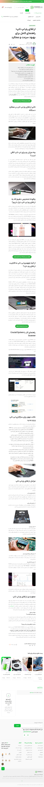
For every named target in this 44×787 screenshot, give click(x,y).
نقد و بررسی (38, 16)
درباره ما (19, 745)
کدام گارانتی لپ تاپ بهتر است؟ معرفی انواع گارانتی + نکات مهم (38, 674)
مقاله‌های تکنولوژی (36, 20)
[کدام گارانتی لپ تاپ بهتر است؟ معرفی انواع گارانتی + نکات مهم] (38, 664)
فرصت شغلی (19, 754)
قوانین (20, 752)
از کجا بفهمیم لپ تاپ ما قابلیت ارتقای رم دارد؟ (24, 73)
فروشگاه (29, 20)
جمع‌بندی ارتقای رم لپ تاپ (28, 80)
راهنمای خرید (27, 13)
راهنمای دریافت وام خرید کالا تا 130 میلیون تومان (22, 1)
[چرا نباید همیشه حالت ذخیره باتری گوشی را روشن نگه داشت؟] (27, 664)
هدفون (41, 752)
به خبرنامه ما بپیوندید (38, 722)
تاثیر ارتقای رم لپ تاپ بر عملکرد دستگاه (25, 67)
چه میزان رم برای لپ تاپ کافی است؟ (26, 69)
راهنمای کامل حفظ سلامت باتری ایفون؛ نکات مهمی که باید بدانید (6, 674)
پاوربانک (41, 754)
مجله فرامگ (40, 757)
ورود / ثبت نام (18, 747)
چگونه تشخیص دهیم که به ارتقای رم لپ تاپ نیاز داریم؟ (22, 71)
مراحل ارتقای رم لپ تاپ (28, 78)
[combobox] (20, 7)
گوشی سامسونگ (28, 759)
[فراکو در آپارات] (24, 735)
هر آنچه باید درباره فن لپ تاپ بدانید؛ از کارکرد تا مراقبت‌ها (17, 674)
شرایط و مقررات (18, 757)
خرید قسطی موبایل (28, 747)
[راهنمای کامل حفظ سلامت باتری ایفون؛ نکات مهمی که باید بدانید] (6, 664)
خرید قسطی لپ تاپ (28, 745)
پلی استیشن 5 (29, 754)
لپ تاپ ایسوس (29, 750)
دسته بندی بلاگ (38, 13)
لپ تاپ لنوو (29, 752)
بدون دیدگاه (13, 644)
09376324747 (6, 16)
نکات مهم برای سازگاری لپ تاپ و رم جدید (25, 76)
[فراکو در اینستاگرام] (28, 735)
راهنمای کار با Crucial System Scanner (25, 75)
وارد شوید (31, 692)
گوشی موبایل (40, 747)
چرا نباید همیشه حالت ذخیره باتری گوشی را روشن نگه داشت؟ (27, 674)
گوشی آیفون (29, 757)
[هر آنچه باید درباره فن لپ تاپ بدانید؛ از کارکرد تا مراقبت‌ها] (16, 664)
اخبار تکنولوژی (31, 16)
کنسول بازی (40, 750)
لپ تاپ (11, 606)
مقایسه (21, 13)
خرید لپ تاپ (40, 745)
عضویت (17, 725)
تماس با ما (19, 750)
